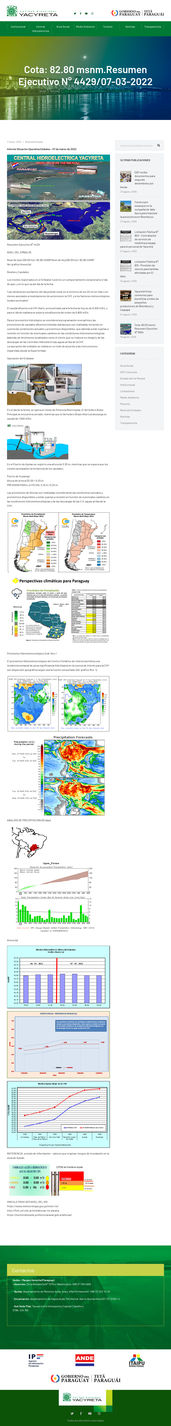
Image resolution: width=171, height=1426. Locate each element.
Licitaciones (127, 391)
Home (42, 91)
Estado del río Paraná (132, 378)
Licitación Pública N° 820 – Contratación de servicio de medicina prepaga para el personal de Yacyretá (139, 239)
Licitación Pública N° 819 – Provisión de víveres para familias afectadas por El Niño (139, 269)
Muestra (125, 403)
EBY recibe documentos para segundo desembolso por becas (137, 180)
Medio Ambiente (85, 26)
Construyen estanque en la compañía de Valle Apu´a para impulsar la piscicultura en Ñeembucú (138, 209)
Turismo (108, 26)
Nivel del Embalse (34, 141)
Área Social (62, 26)
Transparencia (152, 26)
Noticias (130, 26)
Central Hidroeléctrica (40, 28)
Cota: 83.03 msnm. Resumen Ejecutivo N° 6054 (146, 328)
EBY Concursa (128, 372)
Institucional (18, 26)
